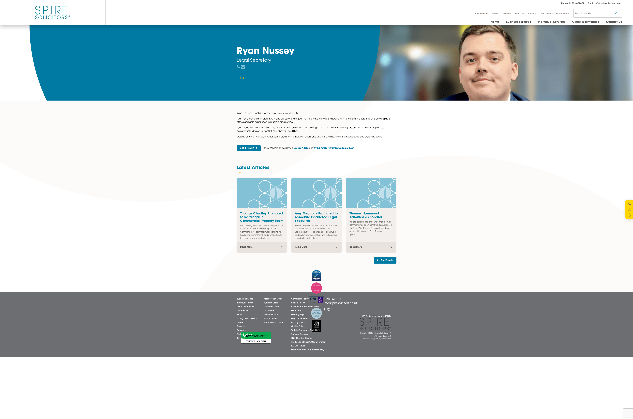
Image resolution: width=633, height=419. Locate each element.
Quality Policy (297, 326)
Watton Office (270, 319)
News (495, 14)
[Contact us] (629, 209)
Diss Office (269, 311)
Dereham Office (271, 307)
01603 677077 (572, 3)
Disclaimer (296, 311)
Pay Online (562, 14)
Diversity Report (298, 315)
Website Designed (370, 339)
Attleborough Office (273, 299)
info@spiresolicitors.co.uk (605, 3)
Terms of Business (299, 334)
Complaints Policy (300, 299)
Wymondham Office (273, 323)
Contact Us (614, 22)
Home (495, 22)
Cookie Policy (298, 303)
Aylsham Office (271, 303)
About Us (519, 14)
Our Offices (546, 14)
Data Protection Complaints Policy (307, 350)
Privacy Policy (298, 323)
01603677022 (300, 148)
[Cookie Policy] (629, 215)
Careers (506, 14)
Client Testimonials (585, 22)
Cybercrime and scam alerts (305, 307)
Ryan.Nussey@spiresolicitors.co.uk (333, 148)
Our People (481, 14)
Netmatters (386, 339)
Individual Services (551, 22)
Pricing (532, 14)
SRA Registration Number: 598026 (376, 316)
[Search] (616, 13)
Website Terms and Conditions (305, 330)
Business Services (518, 22)
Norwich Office (271, 315)
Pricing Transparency (247, 319)
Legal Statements (299, 319)
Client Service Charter (301, 338)
